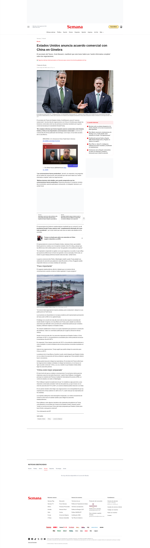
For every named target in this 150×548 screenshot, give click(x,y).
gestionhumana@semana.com (96, 516)
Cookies (109, 515)
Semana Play (51, 501)
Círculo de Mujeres (64, 515)
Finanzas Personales (64, 506)
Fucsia (49, 515)
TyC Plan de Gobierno (77, 517)
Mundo (44, 38)
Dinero (49, 506)
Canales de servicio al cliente (115, 507)
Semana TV (51, 503)
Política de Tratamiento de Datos (80, 503)
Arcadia (49, 509)
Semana (39, 38)
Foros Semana (63, 503)
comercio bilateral (57, 418)
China (49, 418)
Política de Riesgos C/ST (78, 509)
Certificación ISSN (76, 515)
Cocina (61, 512)
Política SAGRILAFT (77, 512)
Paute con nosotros (112, 512)
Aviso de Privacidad (34, 542)
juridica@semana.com (94, 510)
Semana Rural (62, 509)
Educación (61, 501)
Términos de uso (76, 501)
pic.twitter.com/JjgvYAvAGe (51, 141)
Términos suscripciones (77, 506)
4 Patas (49, 517)
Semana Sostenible (64, 517)
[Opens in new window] (32, 539)
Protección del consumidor (95, 501)
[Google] (29, 539)
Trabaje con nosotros (113, 509)
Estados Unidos (41, 418)
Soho (49, 512)
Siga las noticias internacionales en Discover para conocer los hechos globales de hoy (62, 60)
